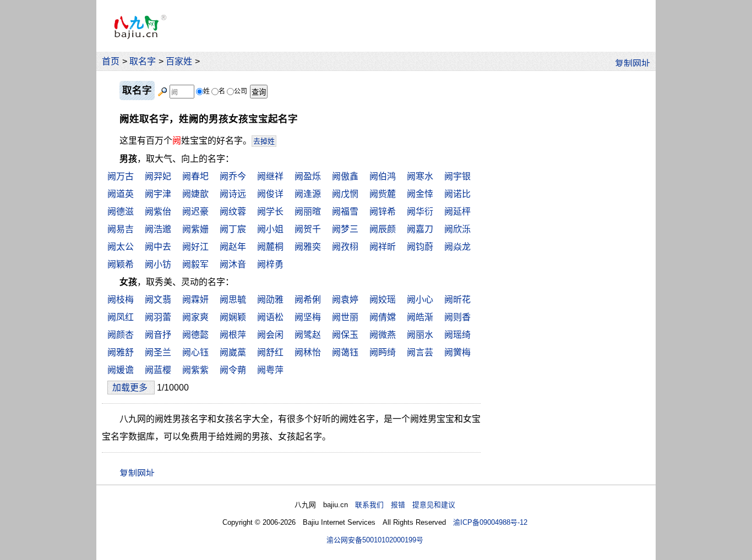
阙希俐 (308, 299)
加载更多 (131, 387)
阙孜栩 (345, 246)
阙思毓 (233, 299)
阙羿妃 (158, 176)
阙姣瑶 (382, 299)
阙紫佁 (158, 211)
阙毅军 (195, 264)
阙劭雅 (270, 299)
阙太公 (120, 246)
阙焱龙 (457, 246)
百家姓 (179, 61)
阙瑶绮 (457, 334)
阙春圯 (195, 176)
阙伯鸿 (382, 176)
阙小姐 (270, 229)
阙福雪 (345, 211)
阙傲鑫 (345, 176)
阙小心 (420, 299)
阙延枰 (457, 211)
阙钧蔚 (420, 246)
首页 (110, 61)
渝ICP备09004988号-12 (490, 522)
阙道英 (120, 194)
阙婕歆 (195, 194)
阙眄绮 (382, 352)
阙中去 (158, 246)
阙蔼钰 (345, 352)
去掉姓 (264, 141)
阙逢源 (308, 194)
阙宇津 (158, 194)
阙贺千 (308, 229)
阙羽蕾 (158, 317)
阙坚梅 (308, 317)
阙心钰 (195, 352)
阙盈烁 (308, 176)
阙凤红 (120, 317)
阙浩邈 (158, 229)
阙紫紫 (195, 370)
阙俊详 (270, 194)
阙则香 (457, 317)
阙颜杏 (120, 334)
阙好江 (195, 246)
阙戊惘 (345, 194)
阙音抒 (158, 334)
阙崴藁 (233, 352)
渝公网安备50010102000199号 (374, 540)
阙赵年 (233, 246)
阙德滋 (120, 211)
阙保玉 (345, 334)
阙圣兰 (158, 352)
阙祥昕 (382, 246)
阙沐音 (233, 264)
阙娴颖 (233, 317)
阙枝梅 (120, 299)
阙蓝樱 (158, 370)
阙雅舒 (120, 352)
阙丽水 (420, 334)
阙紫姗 (195, 229)
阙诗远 (233, 194)
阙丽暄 (308, 211)
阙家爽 (195, 317)
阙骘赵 (308, 334)
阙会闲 (270, 334)
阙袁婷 (345, 299)
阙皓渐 (420, 317)
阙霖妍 (195, 299)
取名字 (142, 61)
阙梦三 (345, 229)
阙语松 (270, 317)
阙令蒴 (233, 370)
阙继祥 (270, 176)
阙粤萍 (270, 370)
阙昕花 (457, 299)
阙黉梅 (457, 352)
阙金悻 (420, 194)
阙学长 (270, 211)
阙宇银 (457, 176)
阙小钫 (158, 264)
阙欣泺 (457, 229)
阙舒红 (270, 352)
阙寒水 (420, 176)
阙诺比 (457, 194)
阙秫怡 (308, 352)
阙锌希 (382, 211)
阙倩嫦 (382, 317)
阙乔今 (233, 176)
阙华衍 (420, 211)
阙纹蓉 (233, 211)
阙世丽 (345, 317)
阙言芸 (420, 352)
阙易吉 (120, 229)
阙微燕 (382, 334)
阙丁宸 (233, 229)
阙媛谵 (120, 370)
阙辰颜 (382, 229)
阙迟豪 (195, 211)
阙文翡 (158, 299)
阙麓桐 (270, 246)
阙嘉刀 (420, 229)
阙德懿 (195, 334)
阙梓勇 (270, 264)
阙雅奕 (308, 246)
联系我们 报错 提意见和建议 (405, 505)
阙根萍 (233, 334)
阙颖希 (120, 264)
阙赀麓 (382, 194)
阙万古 (120, 176)
